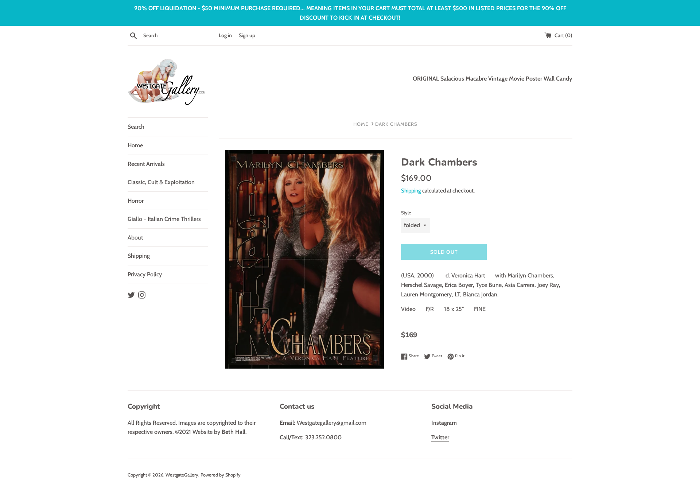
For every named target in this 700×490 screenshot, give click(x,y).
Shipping (139, 255)
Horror (136, 200)
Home (135, 145)
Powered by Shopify (221, 475)
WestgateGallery (182, 475)
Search (136, 126)
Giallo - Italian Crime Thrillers (164, 218)
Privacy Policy (145, 274)
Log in (225, 35)
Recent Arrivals (146, 163)
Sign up (247, 35)
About (135, 237)
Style (406, 212)
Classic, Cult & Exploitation (161, 182)
